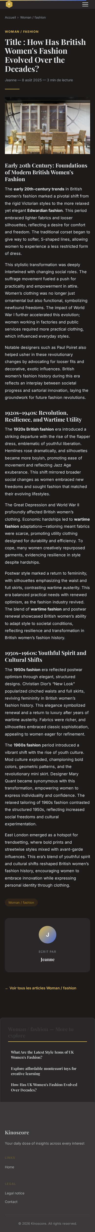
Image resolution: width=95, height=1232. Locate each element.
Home (9, 1167)
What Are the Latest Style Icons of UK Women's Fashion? (42, 1055)
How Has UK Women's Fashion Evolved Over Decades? (44, 1087)
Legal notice (14, 1193)
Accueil (10, 17)
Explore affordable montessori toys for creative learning (43, 1071)
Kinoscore (17, 1132)
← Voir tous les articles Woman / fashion (40, 988)
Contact (11, 1202)
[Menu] (85, 4)
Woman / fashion (33, 17)
